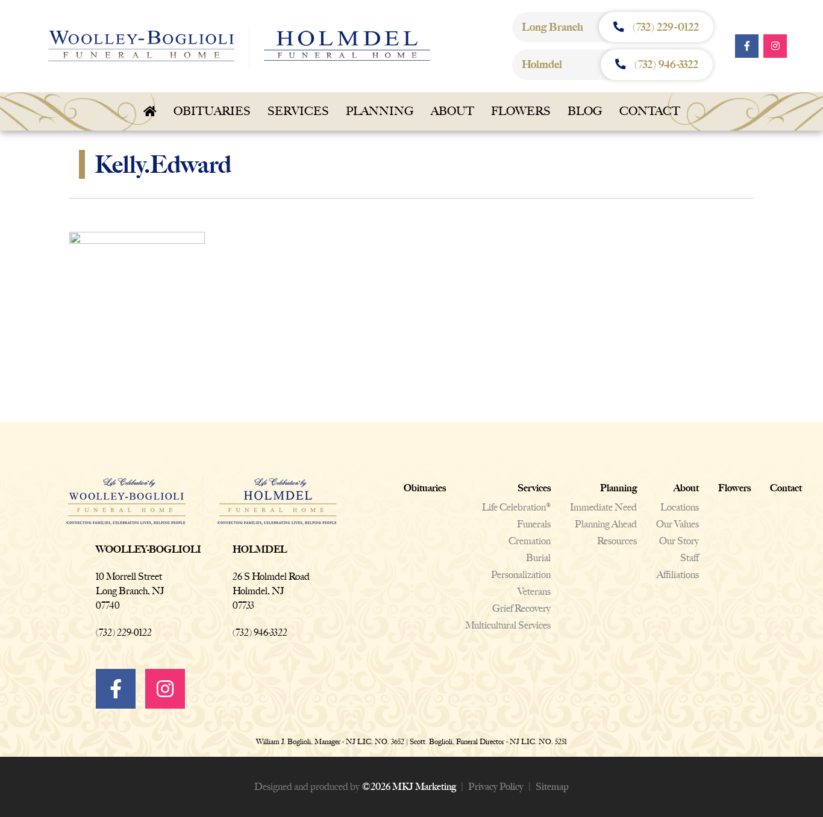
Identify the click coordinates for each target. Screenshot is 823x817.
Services (298, 111)
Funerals (534, 524)
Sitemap (552, 786)
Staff (689, 558)
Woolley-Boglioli (148, 549)
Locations (679, 507)
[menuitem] (150, 111)
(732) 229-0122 (124, 632)
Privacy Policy (496, 786)
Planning (380, 111)
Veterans (534, 591)
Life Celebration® (516, 507)
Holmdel (260, 549)
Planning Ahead (606, 524)
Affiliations (678, 574)
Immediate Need (603, 507)
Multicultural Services (508, 625)
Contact (649, 111)
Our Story (679, 541)
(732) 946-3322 (260, 632)
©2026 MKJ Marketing (408, 786)
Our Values (677, 524)
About (452, 111)
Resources (617, 541)
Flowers (521, 111)
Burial (538, 558)
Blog (585, 111)
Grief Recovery (521, 608)
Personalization (521, 574)
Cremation (530, 541)
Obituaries (212, 111)
